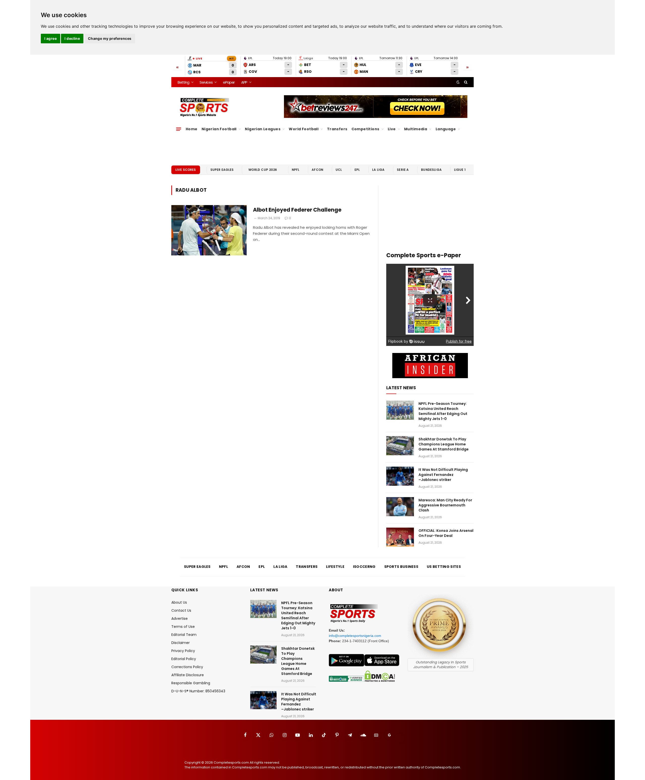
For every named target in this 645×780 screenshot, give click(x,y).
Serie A (403, 170)
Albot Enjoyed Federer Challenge (297, 209)
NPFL (296, 170)
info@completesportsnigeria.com (355, 636)
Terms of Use (183, 626)
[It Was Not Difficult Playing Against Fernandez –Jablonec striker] (400, 476)
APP (244, 82)
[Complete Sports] (204, 107)
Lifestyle (335, 566)
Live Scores (185, 170)
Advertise (179, 618)
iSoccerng (364, 566)
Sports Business (401, 566)
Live (392, 129)
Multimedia (415, 129)
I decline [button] (72, 38)
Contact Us (181, 610)
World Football (303, 129)
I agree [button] (50, 38)
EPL (357, 170)
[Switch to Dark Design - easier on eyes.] (458, 82)
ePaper (229, 82)
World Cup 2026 (262, 170)
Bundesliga (431, 170)
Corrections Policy (187, 666)
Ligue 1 (460, 170)
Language (446, 129)
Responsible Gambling (190, 683)
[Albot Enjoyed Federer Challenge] (209, 230)
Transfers (337, 129)
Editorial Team (184, 634)
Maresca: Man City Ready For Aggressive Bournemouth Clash (445, 505)
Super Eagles (222, 170)
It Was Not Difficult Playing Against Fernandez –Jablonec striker (443, 474)
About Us (179, 602)
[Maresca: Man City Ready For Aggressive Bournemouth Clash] (400, 506)
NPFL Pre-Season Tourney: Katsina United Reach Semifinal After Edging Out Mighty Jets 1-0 (442, 411)
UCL (339, 170)
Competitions (365, 129)
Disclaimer (180, 642)
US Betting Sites (444, 566)
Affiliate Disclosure (187, 674)
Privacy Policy (183, 650)
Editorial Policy (183, 658)
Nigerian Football (219, 129)
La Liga (378, 170)
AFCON (317, 170)
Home (192, 129)
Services (206, 82)
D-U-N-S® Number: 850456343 (198, 691)
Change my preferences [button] (110, 38)
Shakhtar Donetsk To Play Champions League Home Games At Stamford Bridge (443, 444)
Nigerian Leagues (262, 129)
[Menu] (178, 129)
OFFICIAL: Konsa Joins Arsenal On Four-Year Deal (445, 533)
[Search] (465, 82)
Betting (183, 82)
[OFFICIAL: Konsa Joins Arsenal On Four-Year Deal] (400, 537)
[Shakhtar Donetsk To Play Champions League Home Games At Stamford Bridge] (400, 445)
